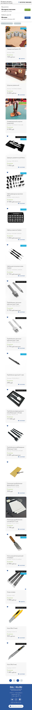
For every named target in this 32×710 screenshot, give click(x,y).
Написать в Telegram (16, 706)
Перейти (28, 17)
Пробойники (17, 23)
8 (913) (16, 702)
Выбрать (22, 58)
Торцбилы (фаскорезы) (7, 23)
